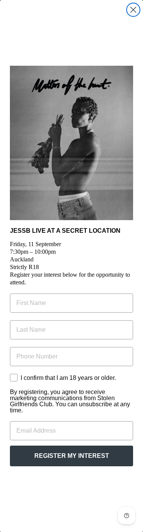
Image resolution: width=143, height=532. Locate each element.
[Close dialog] (133, 9)
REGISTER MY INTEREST (71, 456)
